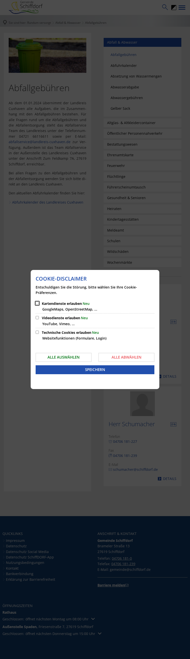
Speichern (95, 369)
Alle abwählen (127, 357)
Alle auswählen (64, 357)
